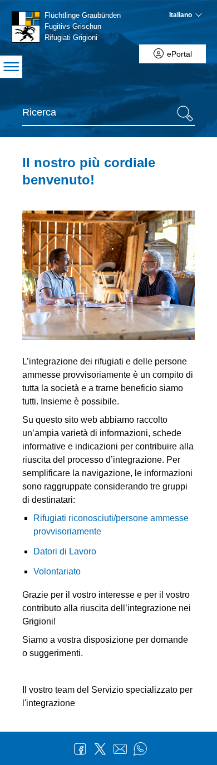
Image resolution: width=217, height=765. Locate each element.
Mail (120, 749)
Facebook (80, 749)
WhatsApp (140, 749)
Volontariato (57, 571)
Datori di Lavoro (64, 551)
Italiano (180, 15)
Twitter (100, 749)
